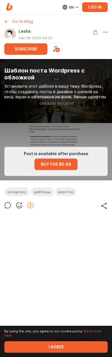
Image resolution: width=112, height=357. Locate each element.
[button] (9, 7)
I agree (56, 347)
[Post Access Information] (95, 32)
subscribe (26, 49)
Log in (95, 7)
